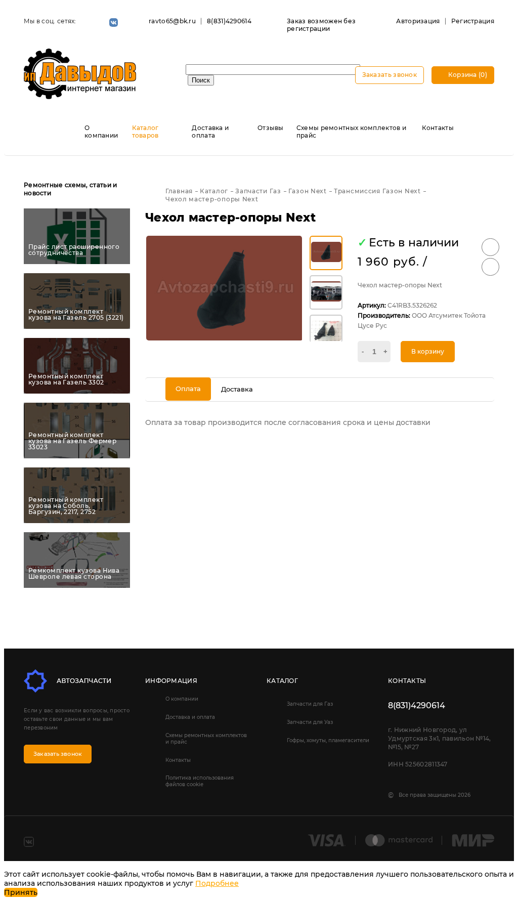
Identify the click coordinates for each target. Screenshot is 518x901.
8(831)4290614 (229, 21)
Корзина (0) (466, 74)
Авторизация (418, 21)
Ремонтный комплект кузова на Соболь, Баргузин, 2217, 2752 (65, 506)
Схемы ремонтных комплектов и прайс (206, 738)
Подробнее (217, 883)
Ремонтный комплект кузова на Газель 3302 (66, 379)
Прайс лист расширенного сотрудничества (73, 250)
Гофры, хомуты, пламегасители (328, 740)
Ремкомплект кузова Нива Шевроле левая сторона (73, 574)
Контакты (438, 128)
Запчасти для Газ (310, 704)
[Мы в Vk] (113, 22)
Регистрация (472, 21)
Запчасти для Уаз (310, 722)
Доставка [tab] (237, 389)
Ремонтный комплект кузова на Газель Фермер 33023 (72, 441)
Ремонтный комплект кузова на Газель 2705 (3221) (76, 315)
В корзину (427, 351)
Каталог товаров (145, 131)
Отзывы (270, 128)
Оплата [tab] (188, 388)
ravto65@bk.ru (172, 21)
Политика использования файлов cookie (199, 781)
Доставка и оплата (210, 131)
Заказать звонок (389, 74)
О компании (101, 131)
